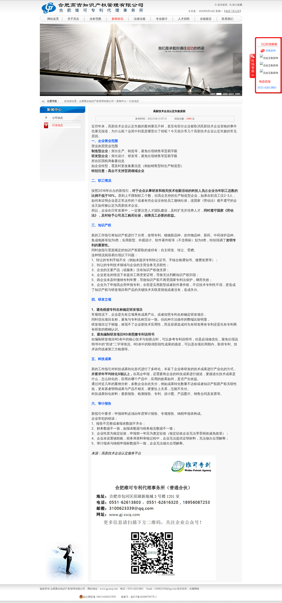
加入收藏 (237, 4)
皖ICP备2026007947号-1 (144, 596)
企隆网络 (194, 588)
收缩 (252, 66)
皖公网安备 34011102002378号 (99, 596)
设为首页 (222, 4)
